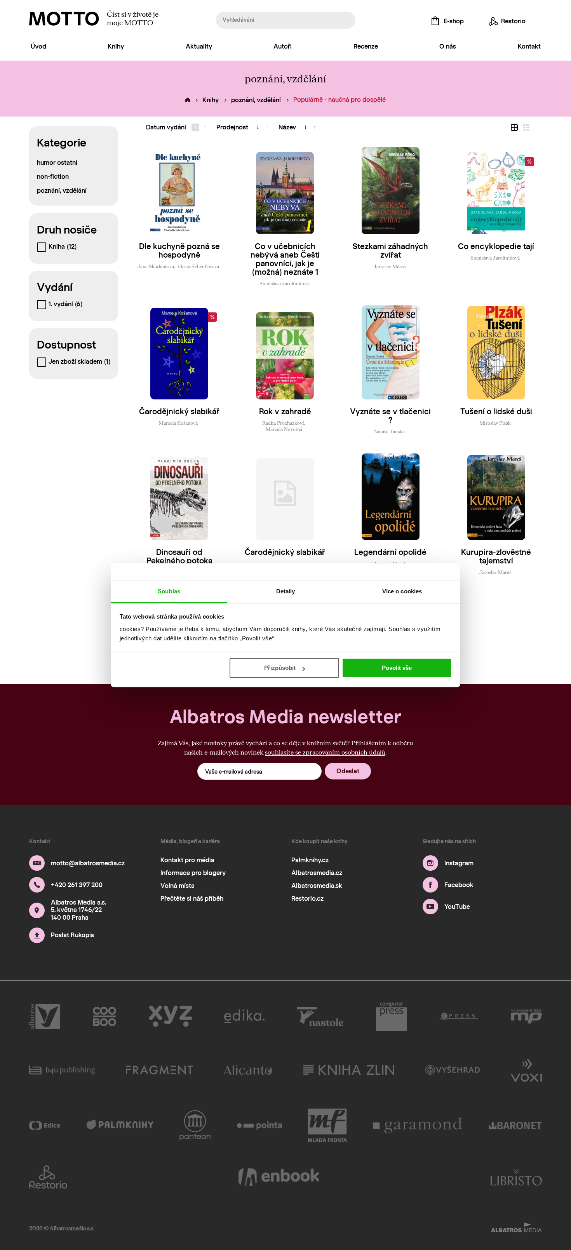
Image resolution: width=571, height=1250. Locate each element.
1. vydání (65, 304)
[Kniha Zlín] (349, 1070)
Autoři (282, 46)
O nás (447, 46)
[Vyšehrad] (453, 1070)
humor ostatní (57, 162)
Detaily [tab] (285, 591)
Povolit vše (397, 667)
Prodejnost (232, 127)
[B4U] (61, 1070)
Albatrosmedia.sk (316, 885)
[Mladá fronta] (327, 1125)
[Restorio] (48, 1177)
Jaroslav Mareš (390, 266)
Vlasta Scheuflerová (198, 266)
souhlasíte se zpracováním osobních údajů (325, 752)
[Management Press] (526, 1016)
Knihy (116, 46)
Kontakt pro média (187, 860)
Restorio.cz (307, 898)
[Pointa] (259, 1125)
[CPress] (459, 1016)
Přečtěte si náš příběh (191, 898)
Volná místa (177, 885)
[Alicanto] (248, 1070)
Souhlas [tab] (169, 591)
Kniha (63, 246)
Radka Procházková (283, 422)
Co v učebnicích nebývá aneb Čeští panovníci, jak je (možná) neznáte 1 (285, 259)
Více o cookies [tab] (402, 591)
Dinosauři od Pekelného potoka (179, 556)
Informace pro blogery (193, 873)
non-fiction (53, 176)
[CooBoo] (104, 1016)
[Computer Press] (391, 1016)
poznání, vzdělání (256, 100)
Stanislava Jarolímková (284, 283)
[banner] (64, 19)
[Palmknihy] (120, 1125)
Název (287, 127)
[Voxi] (526, 1070)
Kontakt (529, 46)
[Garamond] (418, 1125)
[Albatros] (44, 1016)
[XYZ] (170, 1016)
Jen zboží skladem (79, 361)
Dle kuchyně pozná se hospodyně (179, 250)
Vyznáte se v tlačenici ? (390, 415)
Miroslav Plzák (495, 422)
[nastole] (320, 1016)
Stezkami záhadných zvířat (390, 250)
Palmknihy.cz (310, 860)
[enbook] (279, 1177)
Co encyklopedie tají (496, 246)
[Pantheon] (195, 1125)
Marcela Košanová (178, 422)
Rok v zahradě (285, 411)
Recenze (365, 46)
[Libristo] (516, 1177)
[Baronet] (515, 1125)
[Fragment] (159, 1070)
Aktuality (199, 46)
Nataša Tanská (389, 431)
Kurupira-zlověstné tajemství (496, 556)
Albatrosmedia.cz (316, 873)
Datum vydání (166, 127)
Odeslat (347, 771)
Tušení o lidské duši (496, 411)
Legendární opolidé (390, 552)
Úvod (38, 46)
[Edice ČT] (44, 1125)
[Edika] (244, 1016)
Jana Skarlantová (156, 266)
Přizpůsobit (280, 667)
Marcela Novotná (284, 429)
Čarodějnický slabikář (179, 411)
